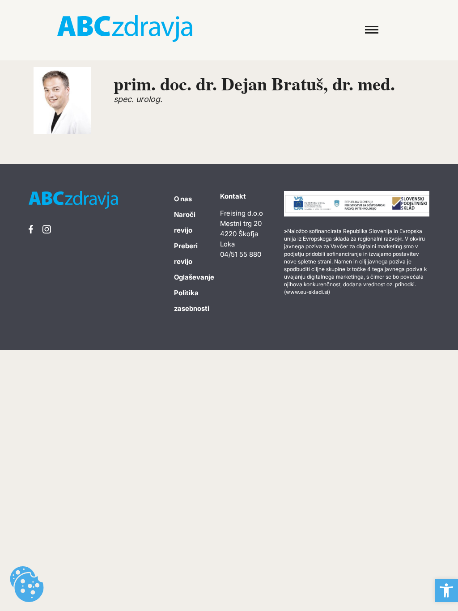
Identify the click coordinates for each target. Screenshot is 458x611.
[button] (446, 590)
